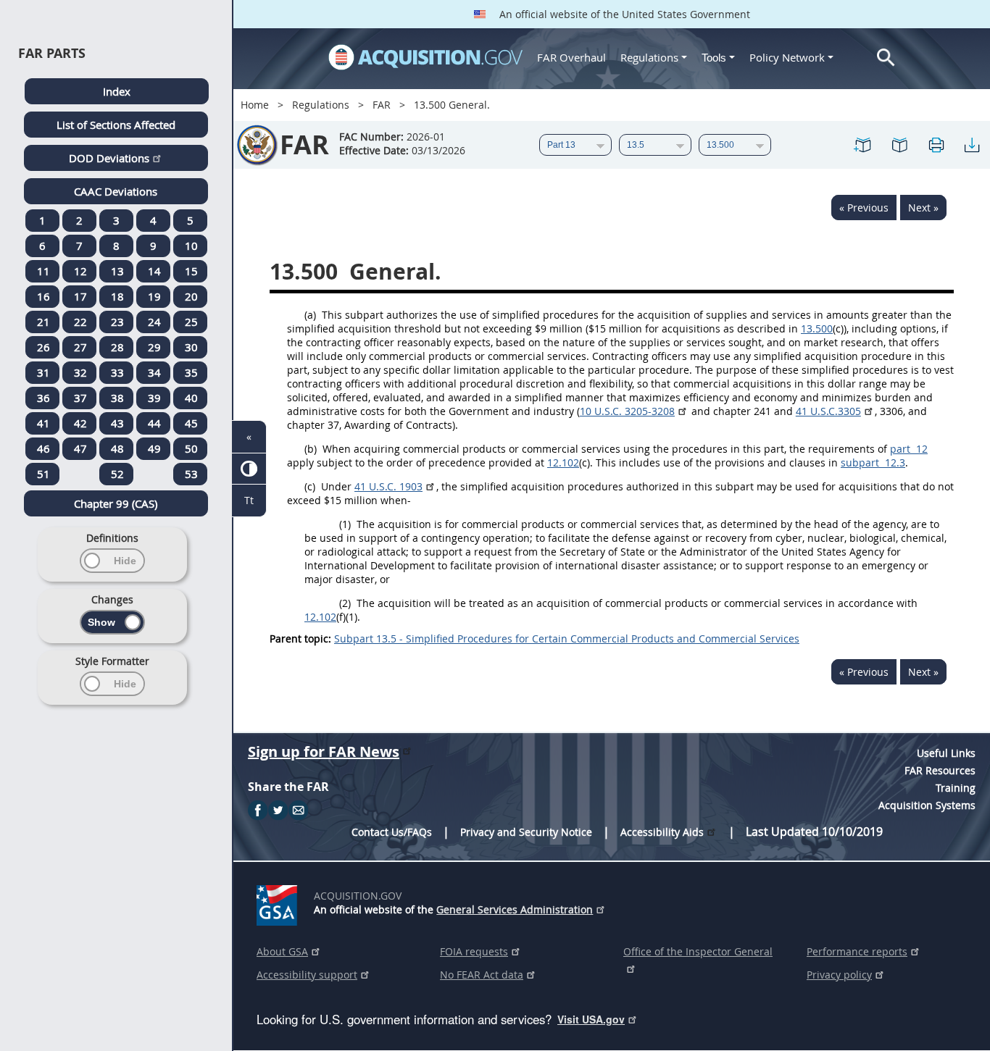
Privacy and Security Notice (526, 832)
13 (117, 271)
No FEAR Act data (481, 974)
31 (43, 372)
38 (117, 397)
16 (43, 296)
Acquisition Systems (927, 805)
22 (80, 321)
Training (956, 788)
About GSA (282, 951)
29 (154, 347)
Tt (249, 500)
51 (43, 473)
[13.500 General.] (863, 145)
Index (116, 91)
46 (43, 448)
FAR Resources (940, 770)
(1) (345, 524)
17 (80, 296)
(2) (345, 603)
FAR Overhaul (571, 57)
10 (191, 245)
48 (117, 448)
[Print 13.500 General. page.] (936, 145)
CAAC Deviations (115, 191)
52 (117, 473)
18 (117, 296)
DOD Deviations (109, 158)
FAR (382, 105)
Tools (715, 57)
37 (80, 397)
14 (154, 271)
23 (117, 321)
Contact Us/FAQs (392, 832)
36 (43, 397)
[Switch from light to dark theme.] (249, 469)
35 (191, 372)
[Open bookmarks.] (899, 145)
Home (255, 105)
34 (154, 372)
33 (117, 372)
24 (154, 321)
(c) (309, 486)
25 (191, 321)
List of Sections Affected (116, 124)
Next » (923, 207)
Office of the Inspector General (698, 951)
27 (80, 347)
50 (191, 448)
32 (80, 372)
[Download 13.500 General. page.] (972, 145)
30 (191, 347)
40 (191, 397)
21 (43, 321)
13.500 (817, 328)
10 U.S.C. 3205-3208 (627, 411)
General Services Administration (514, 909)
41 (43, 423)
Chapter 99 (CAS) (115, 503)
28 (117, 347)
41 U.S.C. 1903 (388, 486)
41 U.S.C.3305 (828, 411)
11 (43, 271)
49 (154, 448)
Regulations (649, 57)
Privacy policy (839, 974)
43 (117, 423)
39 (154, 397)
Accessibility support (307, 974)
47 (80, 448)
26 (43, 347)
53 (191, 473)
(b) (310, 449)
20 (191, 296)
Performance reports (857, 951)
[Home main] (425, 57)
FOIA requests (474, 951)
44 (154, 423)
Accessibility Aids (662, 832)
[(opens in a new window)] (279, 902)
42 (80, 423)
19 (154, 296)
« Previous (864, 207)
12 (80, 271)
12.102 (563, 462)
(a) (310, 315)
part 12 (909, 449)
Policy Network (787, 57)
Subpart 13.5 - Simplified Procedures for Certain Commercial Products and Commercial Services (566, 638)
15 (191, 271)
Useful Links (946, 753)
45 (191, 423)
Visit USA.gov (591, 1019)
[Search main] (886, 57)
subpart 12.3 (873, 462)
